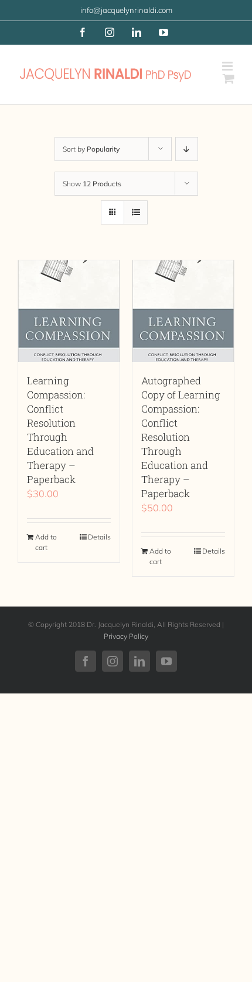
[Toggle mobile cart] (228, 78)
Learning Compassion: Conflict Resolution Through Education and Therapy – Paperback (60, 430)
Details (99, 536)
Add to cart (46, 542)
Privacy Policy (126, 636)
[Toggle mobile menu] (228, 66)
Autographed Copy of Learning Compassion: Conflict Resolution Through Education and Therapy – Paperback (180, 437)
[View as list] (135, 212)
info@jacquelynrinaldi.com (126, 10)
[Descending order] (186, 149)
